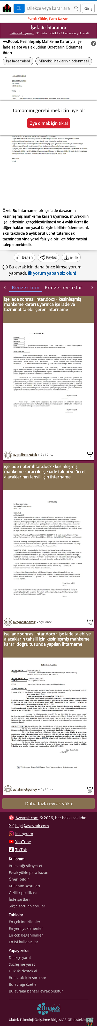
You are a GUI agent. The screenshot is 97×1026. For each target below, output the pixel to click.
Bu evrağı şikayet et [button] (25, 865)
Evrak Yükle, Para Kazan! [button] (48, 18)
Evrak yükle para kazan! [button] (29, 872)
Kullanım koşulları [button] (24, 885)
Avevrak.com (27, 817)
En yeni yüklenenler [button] (26, 928)
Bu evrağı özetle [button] (22, 984)
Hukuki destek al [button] (23, 970)
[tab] (25, 287)
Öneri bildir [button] (19, 879)
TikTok (21, 849)
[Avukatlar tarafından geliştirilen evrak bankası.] (6, 7)
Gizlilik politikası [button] (23, 892)
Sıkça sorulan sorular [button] (27, 906)
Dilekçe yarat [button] (20, 957)
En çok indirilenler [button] (24, 921)
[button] (76, 8)
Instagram (24, 833)
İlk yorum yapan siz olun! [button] (52, 273)
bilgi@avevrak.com (32, 825)
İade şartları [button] (19, 899)
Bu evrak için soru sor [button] (27, 977)
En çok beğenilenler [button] (26, 935)
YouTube (23, 841)
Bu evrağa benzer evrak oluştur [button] (36, 991)
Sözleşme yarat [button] (22, 964)
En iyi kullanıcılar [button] (23, 941)
